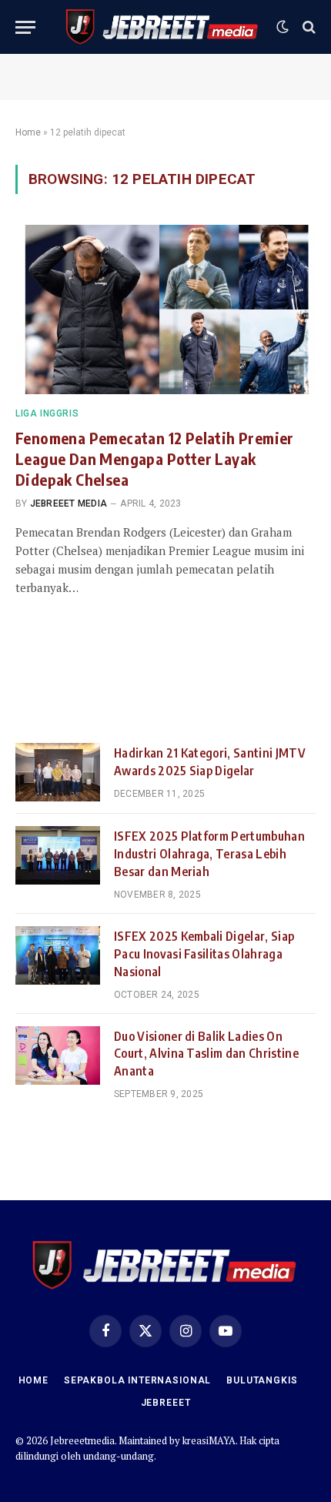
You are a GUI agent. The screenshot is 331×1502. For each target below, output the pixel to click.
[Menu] (25, 27)
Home (28, 132)
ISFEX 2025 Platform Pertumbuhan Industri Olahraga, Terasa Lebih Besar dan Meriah (209, 853)
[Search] (307, 27)
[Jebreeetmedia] (163, 27)
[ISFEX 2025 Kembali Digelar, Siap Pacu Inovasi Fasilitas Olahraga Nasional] (57, 955)
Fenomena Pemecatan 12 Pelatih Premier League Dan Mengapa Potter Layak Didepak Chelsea (154, 458)
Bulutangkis (261, 1380)
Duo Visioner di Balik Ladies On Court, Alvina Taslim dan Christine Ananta (206, 1054)
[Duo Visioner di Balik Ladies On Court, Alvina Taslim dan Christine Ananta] (57, 1055)
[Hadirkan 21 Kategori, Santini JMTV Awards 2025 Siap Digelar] (57, 772)
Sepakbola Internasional (137, 1380)
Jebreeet (166, 1402)
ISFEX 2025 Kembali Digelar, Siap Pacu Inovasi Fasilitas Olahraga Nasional (204, 953)
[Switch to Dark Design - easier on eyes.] (282, 27)
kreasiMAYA (209, 1440)
